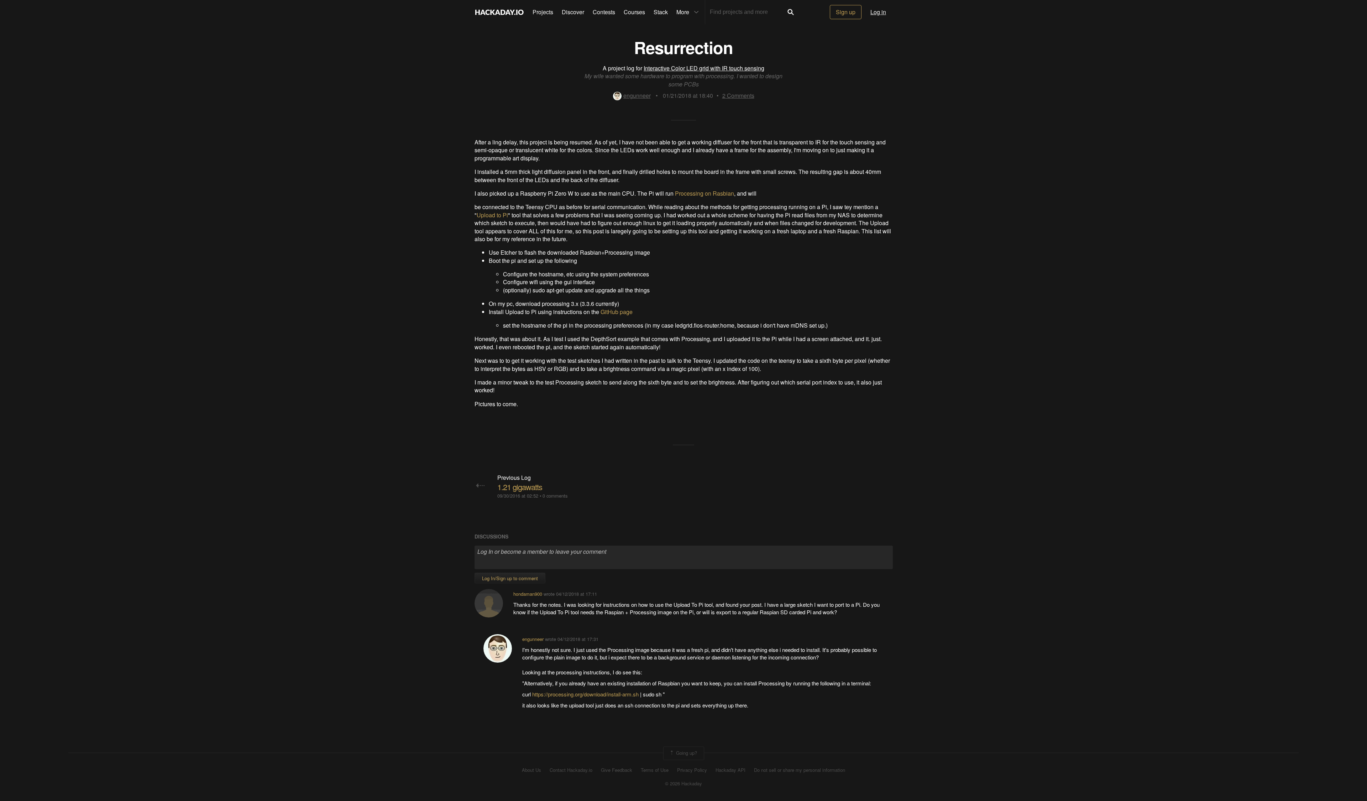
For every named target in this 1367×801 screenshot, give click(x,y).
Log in (878, 12)
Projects (543, 12)
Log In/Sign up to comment (510, 578)
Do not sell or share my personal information (799, 770)
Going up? (686, 752)
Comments (738, 95)
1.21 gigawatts (519, 486)
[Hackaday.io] (499, 12)
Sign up (845, 12)
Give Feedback (616, 770)
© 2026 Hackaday (683, 783)
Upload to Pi (492, 215)
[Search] (791, 12)
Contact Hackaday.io (571, 770)
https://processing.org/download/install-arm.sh (585, 694)
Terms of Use (655, 770)
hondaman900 (527, 593)
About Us (531, 770)
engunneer (637, 95)
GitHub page (617, 312)
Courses (634, 12)
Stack (661, 12)
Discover (573, 12)
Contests (604, 12)
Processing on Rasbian (704, 193)
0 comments (555, 495)
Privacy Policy (692, 770)
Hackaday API (730, 770)
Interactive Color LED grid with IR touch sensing (704, 68)
